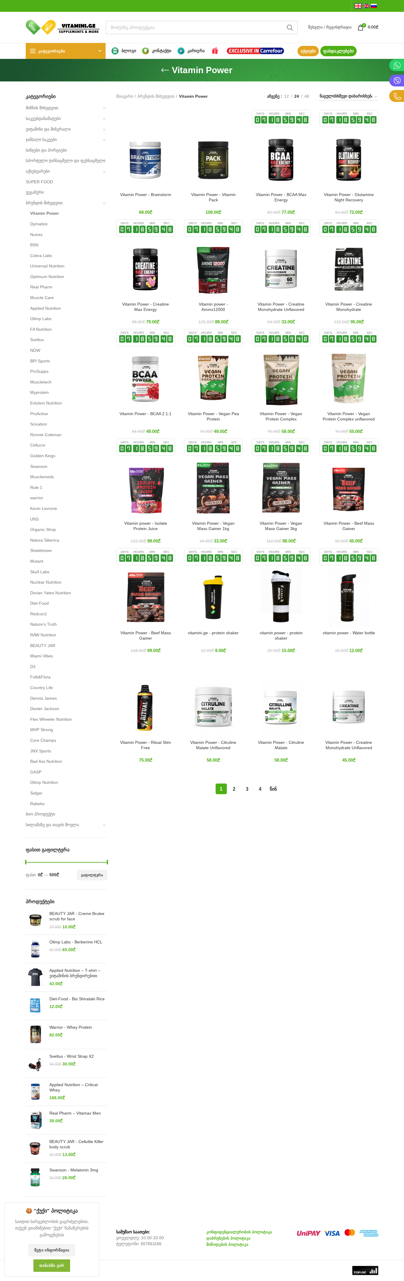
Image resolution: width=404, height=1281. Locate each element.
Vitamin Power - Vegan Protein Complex (281, 416)
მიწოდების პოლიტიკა (227, 1244)
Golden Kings (42, 455)
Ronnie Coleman (46, 434)
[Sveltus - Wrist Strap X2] (35, 1063)
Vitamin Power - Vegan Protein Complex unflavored (349, 416)
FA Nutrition (41, 329)
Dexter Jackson (44, 708)
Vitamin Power (44, 213)
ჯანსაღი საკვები (41, 139)
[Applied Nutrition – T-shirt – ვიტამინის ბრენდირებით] (35, 977)
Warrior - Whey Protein (70, 1027)
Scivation (38, 424)
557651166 (151, 1243)
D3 (32, 666)
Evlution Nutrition (46, 403)
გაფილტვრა (92, 875)
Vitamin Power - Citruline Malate (281, 745)
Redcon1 (38, 613)
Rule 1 (36, 487)
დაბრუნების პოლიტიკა (228, 1238)
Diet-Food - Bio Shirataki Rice (77, 998)
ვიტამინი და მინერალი (48, 129)
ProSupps (39, 371)
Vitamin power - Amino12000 (213, 307)
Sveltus (37, 339)
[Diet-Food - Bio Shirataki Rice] (35, 1005)
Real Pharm (41, 287)
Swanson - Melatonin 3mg (73, 1170)
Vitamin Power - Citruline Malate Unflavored (213, 745)
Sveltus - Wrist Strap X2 (71, 1056)
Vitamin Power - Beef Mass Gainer (349, 526)
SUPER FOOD (39, 181)
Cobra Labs (41, 255)
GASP (35, 772)
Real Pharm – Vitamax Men (75, 1113)
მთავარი (124, 96)
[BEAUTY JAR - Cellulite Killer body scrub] (35, 1148)
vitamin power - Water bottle (349, 632)
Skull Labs (39, 571)
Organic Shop (43, 529)
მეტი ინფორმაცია (52, 1250)
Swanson (38, 466)
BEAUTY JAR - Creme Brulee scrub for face (76, 916)
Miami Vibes (41, 656)
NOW (35, 350)
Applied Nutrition (45, 308)
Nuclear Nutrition (46, 582)
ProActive (39, 413)
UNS (34, 519)
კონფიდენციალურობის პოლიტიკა (239, 1232)
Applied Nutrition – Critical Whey (73, 1087)
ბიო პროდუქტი (40, 814)
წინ (273, 789)
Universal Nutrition (47, 266)
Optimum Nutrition (47, 276)
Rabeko (37, 803)
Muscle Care (42, 297)
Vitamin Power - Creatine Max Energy (145, 307)
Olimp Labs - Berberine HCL (75, 942)
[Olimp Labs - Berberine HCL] (35, 949)
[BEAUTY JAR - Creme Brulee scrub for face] (35, 920)
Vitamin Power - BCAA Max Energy (281, 197)
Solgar (36, 793)
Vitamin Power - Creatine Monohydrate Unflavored (281, 307)
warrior (36, 497)
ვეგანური (35, 192)
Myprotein (39, 392)
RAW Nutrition (43, 635)
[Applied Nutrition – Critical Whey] (35, 1091)
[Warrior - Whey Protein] (35, 1034)
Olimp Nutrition (44, 782)
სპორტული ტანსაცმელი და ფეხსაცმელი (65, 160)
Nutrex (36, 234)
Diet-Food (39, 603)
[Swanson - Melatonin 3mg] (35, 1177)
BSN (34, 245)
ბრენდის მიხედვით (44, 202)
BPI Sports (40, 361)
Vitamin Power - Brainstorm (145, 194)
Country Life (41, 687)
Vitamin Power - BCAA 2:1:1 (145, 413)
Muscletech (40, 382)
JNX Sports (40, 751)
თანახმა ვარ (51, 1265)
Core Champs (43, 740)
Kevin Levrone (43, 508)
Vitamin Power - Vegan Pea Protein (213, 416)
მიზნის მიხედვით (42, 107)
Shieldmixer (41, 550)
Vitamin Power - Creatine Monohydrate (348, 307)
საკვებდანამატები (43, 118)
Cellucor (38, 445)
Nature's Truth (43, 624)
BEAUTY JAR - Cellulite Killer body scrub (76, 1144)
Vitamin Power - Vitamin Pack (213, 197)
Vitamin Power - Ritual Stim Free (145, 745)
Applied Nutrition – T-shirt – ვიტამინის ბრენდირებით (74, 973)
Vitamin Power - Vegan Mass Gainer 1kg (213, 526)
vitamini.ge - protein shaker (213, 632)
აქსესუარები (38, 171)
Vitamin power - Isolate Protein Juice (145, 526)
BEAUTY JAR (42, 645)
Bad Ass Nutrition (46, 761)
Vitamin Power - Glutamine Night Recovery (349, 197)
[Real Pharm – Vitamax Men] (35, 1120)
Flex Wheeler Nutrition (51, 719)
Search (289, 27)
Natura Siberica (44, 540)
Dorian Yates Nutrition (50, 592)
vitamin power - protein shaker (281, 635)
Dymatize (39, 223)
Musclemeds (42, 476)
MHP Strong (41, 729)
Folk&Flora (40, 677)
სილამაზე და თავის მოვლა (52, 824)
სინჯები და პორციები (46, 150)
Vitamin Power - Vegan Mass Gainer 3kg (281, 526)
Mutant (36, 561)
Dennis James (43, 698)
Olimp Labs (40, 318)
